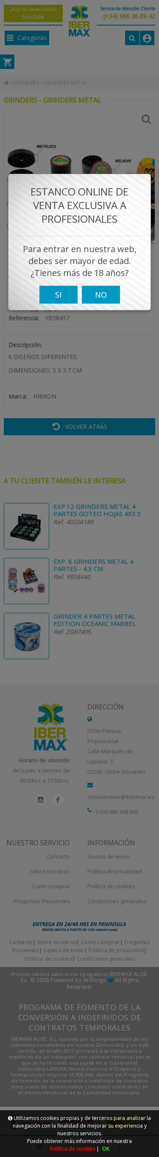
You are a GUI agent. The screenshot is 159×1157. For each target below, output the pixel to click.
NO (101, 295)
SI (58, 295)
